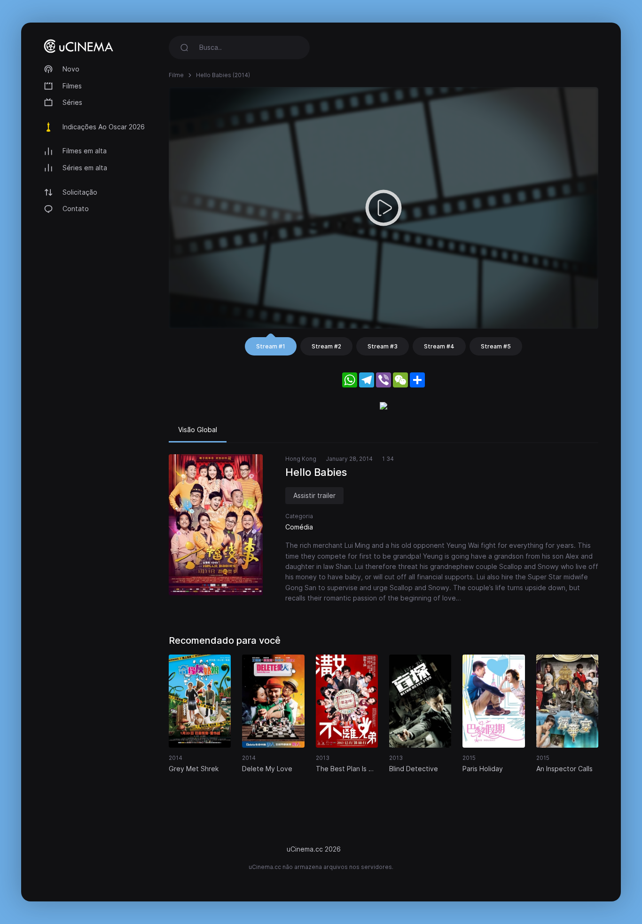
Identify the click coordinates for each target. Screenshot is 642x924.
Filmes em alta (85, 151)
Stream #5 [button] (496, 346)
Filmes (72, 86)
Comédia (299, 527)
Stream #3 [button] (383, 346)
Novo (71, 69)
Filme (176, 75)
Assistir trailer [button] (314, 495)
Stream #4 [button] (439, 346)
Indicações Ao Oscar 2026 (104, 127)
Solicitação (80, 192)
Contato (76, 209)
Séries (72, 102)
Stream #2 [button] (326, 346)
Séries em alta (85, 168)
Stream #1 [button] (270, 346)
